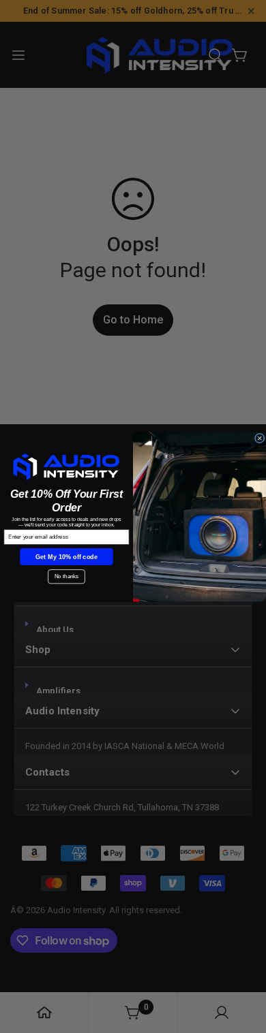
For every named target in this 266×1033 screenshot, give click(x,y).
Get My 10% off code (66, 556)
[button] (67, 466)
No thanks (66, 576)
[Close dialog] (259, 438)
